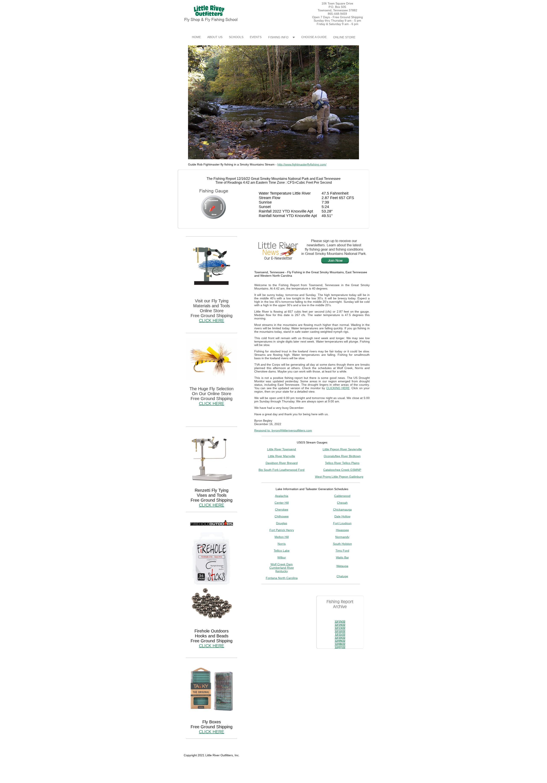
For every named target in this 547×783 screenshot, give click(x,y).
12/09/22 (340, 641)
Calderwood (342, 496)
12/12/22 (340, 631)
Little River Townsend (281, 449)
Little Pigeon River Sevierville (342, 449)
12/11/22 (340, 634)
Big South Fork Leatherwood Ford (281, 469)
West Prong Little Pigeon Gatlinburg (339, 476)
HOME (196, 37)
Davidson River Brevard (282, 463)
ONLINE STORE (344, 37)
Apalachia (281, 496)
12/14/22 (340, 624)
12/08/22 (340, 644)
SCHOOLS (236, 37)
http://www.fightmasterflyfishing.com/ (301, 164)
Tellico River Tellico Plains (342, 463)
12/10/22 (340, 637)
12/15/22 (340, 621)
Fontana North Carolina (282, 578)
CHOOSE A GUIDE (314, 37)
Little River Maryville (281, 456)
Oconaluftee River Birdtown (342, 456)
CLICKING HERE (338, 388)
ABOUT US (214, 37)
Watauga (342, 566)
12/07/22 (340, 647)
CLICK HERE (211, 320)
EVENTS (256, 37)
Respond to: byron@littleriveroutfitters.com (283, 430)
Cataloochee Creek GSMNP (342, 469)
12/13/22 (340, 628)
